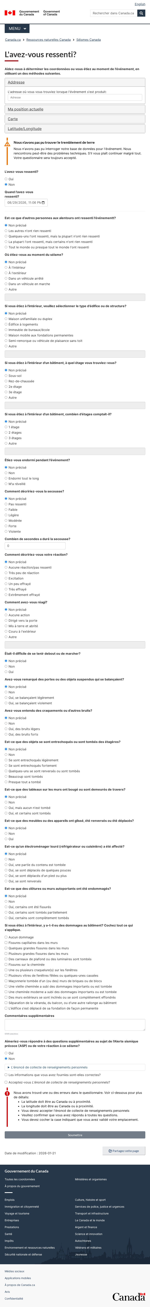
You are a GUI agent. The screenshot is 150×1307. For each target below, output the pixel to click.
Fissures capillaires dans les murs (33, 943)
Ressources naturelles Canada (48, 40)
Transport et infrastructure (92, 1213)
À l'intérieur (17, 267)
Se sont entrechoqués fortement (33, 766)
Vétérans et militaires (88, 1247)
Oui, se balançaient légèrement (31, 698)
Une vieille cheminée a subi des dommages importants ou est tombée (60, 986)
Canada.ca (13, 40)
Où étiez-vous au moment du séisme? (34, 255)
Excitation (16, 578)
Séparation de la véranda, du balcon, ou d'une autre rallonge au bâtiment (63, 1003)
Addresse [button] (16, 82)
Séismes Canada (88, 40)
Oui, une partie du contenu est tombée (37, 865)
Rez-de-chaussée (21, 381)
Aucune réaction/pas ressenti (30, 567)
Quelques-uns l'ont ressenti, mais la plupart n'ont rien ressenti (54, 236)
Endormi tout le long (24, 478)
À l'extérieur (17, 273)
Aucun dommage (21, 937)
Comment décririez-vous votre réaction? (36, 554)
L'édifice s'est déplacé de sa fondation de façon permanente (53, 1008)
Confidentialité (14, 1298)
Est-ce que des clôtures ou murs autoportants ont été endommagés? (58, 889)
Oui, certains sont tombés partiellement (38, 912)
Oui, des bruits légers (24, 729)
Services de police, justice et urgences (99, 1206)
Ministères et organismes (91, 1179)
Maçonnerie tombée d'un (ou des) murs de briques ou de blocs (55, 981)
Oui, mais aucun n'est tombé (29, 808)
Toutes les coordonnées (20, 1179)
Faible (13, 510)
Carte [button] (13, 119)
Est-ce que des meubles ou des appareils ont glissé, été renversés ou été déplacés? (69, 821)
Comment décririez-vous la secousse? (34, 491)
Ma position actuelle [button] (25, 109)
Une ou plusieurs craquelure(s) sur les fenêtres (43, 970)
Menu (19, 28)
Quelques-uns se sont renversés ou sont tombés (44, 771)
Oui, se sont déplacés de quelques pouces (40, 870)
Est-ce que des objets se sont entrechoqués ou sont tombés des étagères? (63, 742)
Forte (12, 526)
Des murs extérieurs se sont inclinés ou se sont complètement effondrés (62, 997)
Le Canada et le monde (90, 1220)
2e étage (15, 387)
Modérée (15, 520)
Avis (7, 1291)
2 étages (15, 432)
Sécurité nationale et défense (23, 1254)
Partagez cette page (125, 1151)
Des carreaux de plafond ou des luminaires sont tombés (50, 959)
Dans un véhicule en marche (29, 284)
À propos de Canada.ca (20, 1284)
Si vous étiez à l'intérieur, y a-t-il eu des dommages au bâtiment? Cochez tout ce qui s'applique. (69, 927)
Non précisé (17, 225)
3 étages (15, 438)
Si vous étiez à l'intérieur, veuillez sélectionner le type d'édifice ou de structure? (65, 306)
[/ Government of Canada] (32, 12)
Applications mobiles (18, 1278)
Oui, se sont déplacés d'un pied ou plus (38, 876)
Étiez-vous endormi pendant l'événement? (37, 460)
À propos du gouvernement (22, 1186)
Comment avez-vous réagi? (26, 602)
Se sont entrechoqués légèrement (33, 760)
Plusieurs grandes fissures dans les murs (38, 954)
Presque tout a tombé (25, 782)
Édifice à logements (23, 324)
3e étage (15, 392)
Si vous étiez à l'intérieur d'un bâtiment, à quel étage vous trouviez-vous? (60, 363)
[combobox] (75, 97)
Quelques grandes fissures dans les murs (39, 948)
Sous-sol (15, 376)
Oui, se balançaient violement (30, 703)
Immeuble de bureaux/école (29, 330)
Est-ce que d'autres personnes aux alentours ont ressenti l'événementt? (60, 218)
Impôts (9, 1240)
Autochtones (83, 1240)
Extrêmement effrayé (24, 595)
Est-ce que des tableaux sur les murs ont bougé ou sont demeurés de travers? (65, 789)
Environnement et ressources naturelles (30, 1247)
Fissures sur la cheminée (27, 964)
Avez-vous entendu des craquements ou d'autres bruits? (48, 710)
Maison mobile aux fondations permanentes (41, 335)
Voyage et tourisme (17, 1213)
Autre (13, 289)
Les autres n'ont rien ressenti (30, 231)
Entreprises (12, 1220)
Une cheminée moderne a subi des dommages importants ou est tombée (63, 992)
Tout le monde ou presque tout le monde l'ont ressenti (49, 247)
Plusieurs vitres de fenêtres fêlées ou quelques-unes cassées (53, 975)
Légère (14, 515)
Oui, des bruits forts (23, 734)
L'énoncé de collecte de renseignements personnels (49, 1067)
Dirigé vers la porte (23, 620)
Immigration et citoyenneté (22, 1206)
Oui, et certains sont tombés (30, 813)
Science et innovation (88, 1234)
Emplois (9, 1199)
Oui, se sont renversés (25, 881)
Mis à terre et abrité (23, 626)
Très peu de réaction (24, 573)
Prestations (12, 1227)
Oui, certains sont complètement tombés (39, 918)
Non (12, 184)
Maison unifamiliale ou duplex (30, 319)
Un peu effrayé (20, 584)
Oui (11, 179)
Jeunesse (81, 1254)
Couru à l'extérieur (22, 631)
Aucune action (19, 615)
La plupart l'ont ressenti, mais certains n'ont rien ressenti (51, 242)
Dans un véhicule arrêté (26, 278)
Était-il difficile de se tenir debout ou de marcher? (42, 653)
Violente (15, 531)
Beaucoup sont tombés (26, 776)
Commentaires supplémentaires (29, 1016)
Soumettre (75, 1135)
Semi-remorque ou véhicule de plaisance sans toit (45, 341)
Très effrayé (17, 589)
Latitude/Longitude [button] (25, 128)
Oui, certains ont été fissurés (30, 907)
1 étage (14, 427)
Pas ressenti (17, 504)
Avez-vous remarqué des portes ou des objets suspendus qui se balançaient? (64, 679)
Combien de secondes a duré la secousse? (37, 539)
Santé (8, 1234)
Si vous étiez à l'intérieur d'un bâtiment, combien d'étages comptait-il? (58, 414)
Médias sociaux (14, 1271)
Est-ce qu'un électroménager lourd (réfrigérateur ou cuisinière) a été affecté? (64, 846)
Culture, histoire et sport (90, 1199)
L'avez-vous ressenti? (21, 172)
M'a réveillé (17, 484)
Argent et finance (86, 1227)
